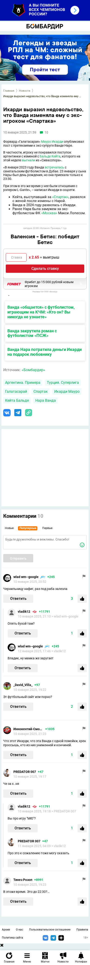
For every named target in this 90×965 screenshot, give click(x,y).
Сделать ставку (45, 268)
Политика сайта (12, 937)
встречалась (54, 167)
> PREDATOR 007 (63, 811)
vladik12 (24, 611)
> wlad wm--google (64, 616)
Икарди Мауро (67, 391)
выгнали (28, 160)
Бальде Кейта (50, 156)
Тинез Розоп (22, 880)
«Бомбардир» (33, 370)
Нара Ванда (45, 400)
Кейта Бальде (17, 400)
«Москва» (49, 213)
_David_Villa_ (23, 685)
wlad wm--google (26, 577)
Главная (8, 90)
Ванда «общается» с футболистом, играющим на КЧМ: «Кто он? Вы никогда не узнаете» (41, 312)
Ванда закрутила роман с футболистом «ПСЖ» (32, 333)
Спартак (40, 391)
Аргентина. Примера (22, 382)
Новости (24, 90)
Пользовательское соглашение (49, 929)
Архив (6, 929)
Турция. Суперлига (63, 382)
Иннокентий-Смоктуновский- (28, 729)
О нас (19, 929)
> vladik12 (58, 651)
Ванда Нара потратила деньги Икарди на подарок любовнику (44, 352)
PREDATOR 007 (24, 772)
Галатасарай (16, 391)
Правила (82, 929)
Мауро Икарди (52, 141)
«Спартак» (60, 197)
